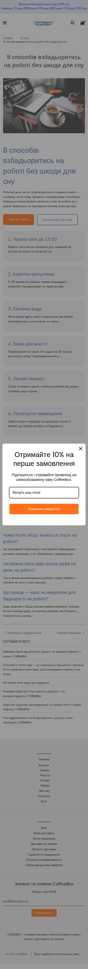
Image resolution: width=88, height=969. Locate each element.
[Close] (81, 449)
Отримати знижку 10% (44, 509)
